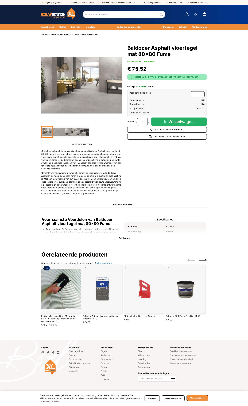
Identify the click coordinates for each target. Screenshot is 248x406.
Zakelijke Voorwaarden (180, 351)
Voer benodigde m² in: (140, 92)
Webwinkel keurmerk (199, 2)
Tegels (104, 351)
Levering (142, 359)
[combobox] (124, 14)
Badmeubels (107, 359)
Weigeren (152, 398)
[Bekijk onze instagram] (42, 352)
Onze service (75, 359)
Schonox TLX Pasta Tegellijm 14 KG (183, 316)
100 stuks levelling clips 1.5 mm (139, 316)
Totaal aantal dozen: (139, 112)
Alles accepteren (197, 398)
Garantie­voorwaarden (180, 363)
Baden (104, 367)
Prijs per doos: (136, 108)
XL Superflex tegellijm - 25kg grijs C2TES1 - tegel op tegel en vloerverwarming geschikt (59, 319)
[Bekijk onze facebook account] (47, 352)
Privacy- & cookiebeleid (181, 359)
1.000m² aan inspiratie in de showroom (118, 2)
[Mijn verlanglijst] (195, 15)
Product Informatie (123, 205)
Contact (73, 355)
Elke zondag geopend (151, 2)
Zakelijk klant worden (79, 363)
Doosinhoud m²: (137, 104)
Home (45, 35)
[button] (187, 14)
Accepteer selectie (173, 398)
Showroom (74, 367)
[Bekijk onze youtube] (58, 352)
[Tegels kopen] (62, 14)
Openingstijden (76, 351)
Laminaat (105, 379)
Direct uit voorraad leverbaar (82, 2)
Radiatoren (106, 355)
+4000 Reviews (175, 2)
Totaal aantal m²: (137, 100)
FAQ (140, 351)
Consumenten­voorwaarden (182, 355)
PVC (103, 375)
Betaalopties (144, 363)
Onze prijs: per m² (140, 86)
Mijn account (144, 355)
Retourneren (144, 367)
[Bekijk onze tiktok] (53, 352)
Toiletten (105, 371)
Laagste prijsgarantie (53, 2)
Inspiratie (73, 371)
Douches (105, 363)
